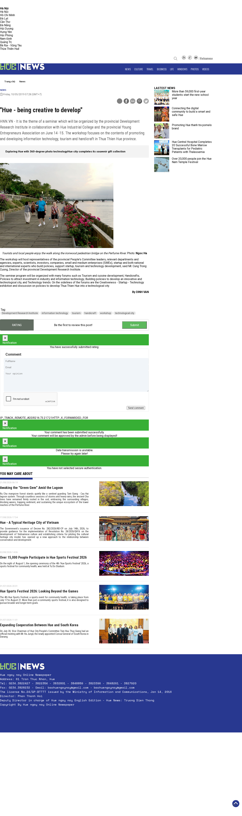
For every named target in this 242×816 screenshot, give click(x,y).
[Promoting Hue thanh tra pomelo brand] (161, 130)
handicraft (90, 313)
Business (162, 69)
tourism (76, 313)
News (128, 69)
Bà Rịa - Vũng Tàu (11, 45)
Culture (138, 69)
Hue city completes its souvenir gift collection (96, 151)
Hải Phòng (6, 35)
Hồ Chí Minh (7, 15)
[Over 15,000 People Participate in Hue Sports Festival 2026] (124, 564)
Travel (150, 69)
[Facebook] (190, 58)
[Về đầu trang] (235, 803)
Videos (205, 69)
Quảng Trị (6, 42)
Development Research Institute (20, 313)
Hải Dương (6, 28)
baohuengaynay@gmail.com (68, 687)
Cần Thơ (5, 22)
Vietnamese (206, 58)
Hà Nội (4, 11)
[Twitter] (146, 101)
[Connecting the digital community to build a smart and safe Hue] (161, 114)
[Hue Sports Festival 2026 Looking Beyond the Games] (124, 598)
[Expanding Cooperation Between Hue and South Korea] (124, 632)
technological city (124, 313)
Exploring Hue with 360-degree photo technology (36, 151)
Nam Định (6, 38)
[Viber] (139, 101)
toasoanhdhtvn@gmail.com (31, 3)
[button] (86, 713)
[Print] (119, 101)
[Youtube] (196, 58)
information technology (55, 313)
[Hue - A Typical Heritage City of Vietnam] (124, 530)
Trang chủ (9, 81)
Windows (182, 69)
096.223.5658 (8, 3)
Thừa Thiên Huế (9, 48)
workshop (105, 313)
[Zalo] (132, 101)
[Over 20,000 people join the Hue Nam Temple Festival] (161, 164)
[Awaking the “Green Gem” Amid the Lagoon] (124, 495)
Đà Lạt (4, 18)
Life (172, 69)
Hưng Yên (6, 32)
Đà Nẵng (5, 25)
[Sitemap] (184, 58)
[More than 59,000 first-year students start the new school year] (161, 97)
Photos (195, 69)
